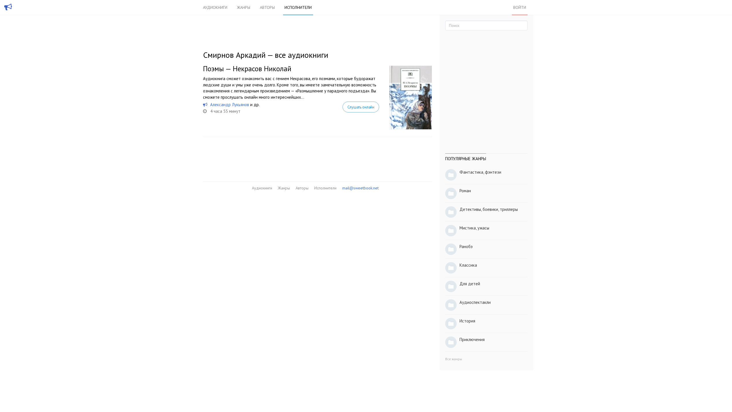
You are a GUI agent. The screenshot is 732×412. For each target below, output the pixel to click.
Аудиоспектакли (475, 302)
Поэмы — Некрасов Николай (247, 68)
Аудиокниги (215, 7)
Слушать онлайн (360, 107)
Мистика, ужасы (474, 228)
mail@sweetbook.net (360, 188)
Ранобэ (466, 246)
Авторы (267, 7)
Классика (468, 265)
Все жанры (453, 359)
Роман (465, 190)
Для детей (470, 283)
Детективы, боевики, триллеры (489, 209)
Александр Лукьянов (229, 104)
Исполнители (298, 7)
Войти (519, 7)
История (467, 321)
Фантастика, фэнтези (480, 172)
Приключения (472, 339)
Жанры (243, 7)
